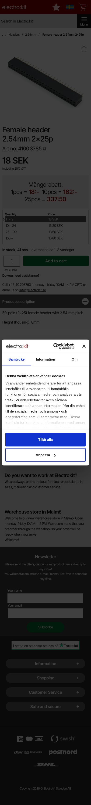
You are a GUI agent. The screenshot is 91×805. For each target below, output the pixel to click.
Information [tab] (45, 359)
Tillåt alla (45, 439)
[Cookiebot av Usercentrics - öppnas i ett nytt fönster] (55, 346)
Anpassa (43, 455)
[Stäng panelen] (84, 346)
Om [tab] (74, 359)
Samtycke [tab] (16, 359)
